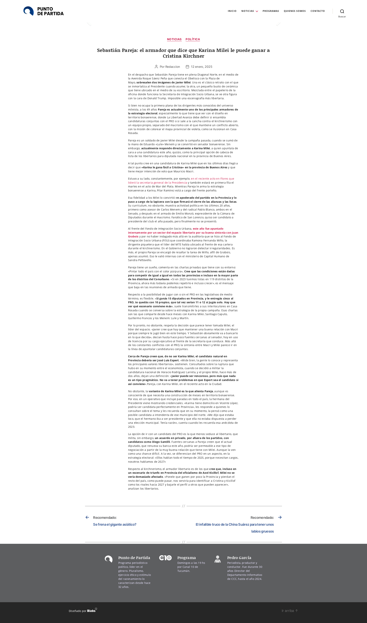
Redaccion (172, 67)
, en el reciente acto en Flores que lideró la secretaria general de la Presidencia (181, 180)
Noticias (247, 11)
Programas (271, 11)
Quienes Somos (295, 11)
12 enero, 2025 (201, 67)
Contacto (318, 11)
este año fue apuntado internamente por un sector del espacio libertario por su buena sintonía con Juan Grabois (183, 232)
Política (193, 39)
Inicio (232, 11)
